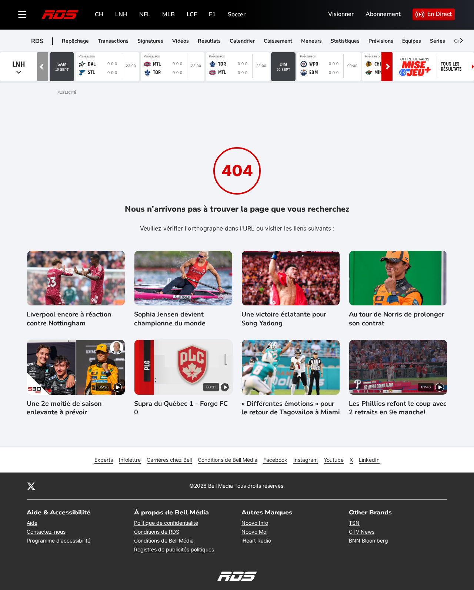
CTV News (361, 531)
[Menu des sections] (22, 14)
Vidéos (180, 40)
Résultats (209, 40)
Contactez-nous (46, 531)
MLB (168, 14)
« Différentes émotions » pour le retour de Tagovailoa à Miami (290, 408)
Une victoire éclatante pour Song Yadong (283, 318)
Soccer (237, 14)
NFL (144, 14)
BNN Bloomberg (368, 540)
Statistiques (345, 40)
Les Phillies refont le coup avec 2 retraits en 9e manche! (398, 408)
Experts (103, 460)
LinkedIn (369, 460)
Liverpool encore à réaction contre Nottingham (69, 318)
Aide (32, 523)
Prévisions (380, 40)
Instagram (305, 460)
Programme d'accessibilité (58, 540)
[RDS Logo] (60, 14)
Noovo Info (254, 523)
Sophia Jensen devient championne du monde (170, 318)
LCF (192, 14)
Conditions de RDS (156, 531)
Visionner (341, 14)
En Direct (439, 14)
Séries (437, 40)
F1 (212, 14)
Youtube (334, 460)
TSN (354, 523)
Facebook (275, 460)
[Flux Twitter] (31, 485)
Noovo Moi (254, 531)
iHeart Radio (256, 540)
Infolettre (130, 460)
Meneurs (311, 40)
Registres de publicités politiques (174, 549)
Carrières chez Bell (169, 460)
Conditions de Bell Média (227, 460)
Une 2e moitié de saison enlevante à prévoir (64, 408)
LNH (121, 14)
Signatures (150, 40)
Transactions (113, 40)
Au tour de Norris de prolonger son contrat (396, 318)
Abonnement (383, 14)
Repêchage (75, 40)
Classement (278, 40)
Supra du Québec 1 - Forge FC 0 (181, 408)
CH (99, 14)
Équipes (411, 40)
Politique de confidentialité (166, 523)
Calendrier (242, 40)
